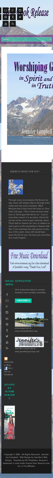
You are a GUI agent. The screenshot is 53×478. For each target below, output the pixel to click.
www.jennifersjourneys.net (27, 351)
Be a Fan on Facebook (8, 371)
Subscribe (22, 300)
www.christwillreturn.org (26, 331)
